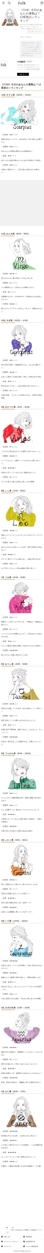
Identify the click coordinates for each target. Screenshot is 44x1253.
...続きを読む (36, 69)
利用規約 (28, 1237)
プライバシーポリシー (11, 1241)
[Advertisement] (22, 203)
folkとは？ (7, 1237)
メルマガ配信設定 (31, 1246)
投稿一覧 (22, 74)
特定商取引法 (30, 1241)
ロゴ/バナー (7, 1246)
